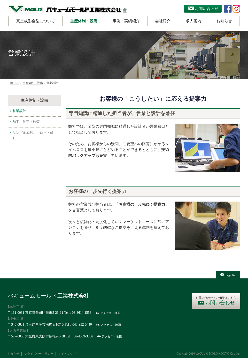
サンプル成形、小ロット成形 (33, 135)
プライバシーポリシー (38, 353)
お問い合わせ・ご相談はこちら (216, 300)
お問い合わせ (207, 9)
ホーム (14, 83)
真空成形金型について (35, 21)
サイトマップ (67, 353)
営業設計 (19, 111)
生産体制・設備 (83, 21)
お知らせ (224, 21)
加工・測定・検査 (26, 122)
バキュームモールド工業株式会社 (48, 296)
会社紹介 (162, 21)
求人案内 (193, 21)
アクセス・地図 (110, 313)
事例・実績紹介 (126, 21)
